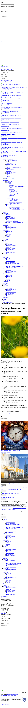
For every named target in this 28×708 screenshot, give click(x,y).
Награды (8, 247)
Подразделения (10, 249)
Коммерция (18, 81)
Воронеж (16, 178)
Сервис (5, 240)
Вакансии (5, 241)
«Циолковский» (10, 169)
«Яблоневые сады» (11, 172)
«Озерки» (8, 174)
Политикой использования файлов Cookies (11, 506)
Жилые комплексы (8, 159)
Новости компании (11, 227)
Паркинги (7, 81)
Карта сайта (10, 694)
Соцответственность (11, 248)
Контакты (5, 253)
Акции (5, 212)
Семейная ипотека (10, 218)
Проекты (5, 180)
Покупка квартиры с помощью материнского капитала (13, 220)
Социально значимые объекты (16, 209)
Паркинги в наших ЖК (15, 196)
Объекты (3, 81)
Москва (8, 178)
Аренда (8, 235)
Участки (8, 236)
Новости (5, 225)
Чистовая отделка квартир (15, 202)
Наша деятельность (11, 245)
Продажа (8, 234)
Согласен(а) (3, 516)
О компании (6, 243)
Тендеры (5, 239)
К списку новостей (5, 413)
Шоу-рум (8, 204)
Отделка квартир (10, 198)
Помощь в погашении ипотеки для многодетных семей (14, 223)
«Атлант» (8, 176)
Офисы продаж (4, 596)
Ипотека (5, 213)
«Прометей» (9, 173)
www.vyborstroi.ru (5, 704)
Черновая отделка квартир (15, 203)
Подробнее (3, 453)
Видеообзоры (9, 229)
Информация (9, 250)
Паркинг (5, 238)
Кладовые (12, 81)
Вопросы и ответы (10, 252)
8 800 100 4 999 (4, 613)
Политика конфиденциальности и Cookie (9, 695)
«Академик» (9, 163)
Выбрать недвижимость (6, 69)
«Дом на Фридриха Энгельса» (13, 167)
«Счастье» (8, 171)
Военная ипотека (10, 217)
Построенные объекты (11, 205)
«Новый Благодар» (11, 164)
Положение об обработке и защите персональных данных (13, 508)
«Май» (8, 168)
